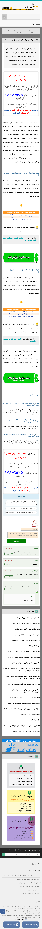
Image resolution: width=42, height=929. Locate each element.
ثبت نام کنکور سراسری (33, 890)
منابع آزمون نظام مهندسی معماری (31, 893)
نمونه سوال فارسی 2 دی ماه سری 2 (21, 217)
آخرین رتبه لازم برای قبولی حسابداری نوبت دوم (25, 663)
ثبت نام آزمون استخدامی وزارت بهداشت (27, 618)
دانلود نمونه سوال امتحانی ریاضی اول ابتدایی (28, 879)
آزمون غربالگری (34, 720)
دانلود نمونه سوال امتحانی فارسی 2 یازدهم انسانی (28, 32)
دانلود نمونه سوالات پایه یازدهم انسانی (19, 239)
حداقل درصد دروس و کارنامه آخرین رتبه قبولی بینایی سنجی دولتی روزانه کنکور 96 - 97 (22, 691)
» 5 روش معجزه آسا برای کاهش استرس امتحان (21, 503)
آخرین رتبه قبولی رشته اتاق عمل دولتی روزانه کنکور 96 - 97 (21, 726)
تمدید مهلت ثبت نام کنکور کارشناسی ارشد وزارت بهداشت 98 (21, 651)
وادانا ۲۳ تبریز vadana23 (31, 646)
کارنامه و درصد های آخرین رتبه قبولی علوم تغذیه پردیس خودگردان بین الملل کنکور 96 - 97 (23, 677)
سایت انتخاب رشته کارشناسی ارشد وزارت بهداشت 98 (23, 697)
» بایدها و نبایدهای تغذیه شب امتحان (23, 508)
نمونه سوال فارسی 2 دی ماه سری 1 (21, 214)
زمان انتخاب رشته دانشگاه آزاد (32, 897)
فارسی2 (21, 314)
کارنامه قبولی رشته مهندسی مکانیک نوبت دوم (26, 623)
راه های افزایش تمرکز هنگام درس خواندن (29, 883)
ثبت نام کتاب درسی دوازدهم (19, 340)
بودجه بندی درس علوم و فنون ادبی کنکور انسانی (25, 640)
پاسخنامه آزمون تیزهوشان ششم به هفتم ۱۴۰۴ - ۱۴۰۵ (23, 657)
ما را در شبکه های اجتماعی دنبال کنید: (29, 850)
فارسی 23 (21, 219)
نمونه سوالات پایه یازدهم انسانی (12, 30)
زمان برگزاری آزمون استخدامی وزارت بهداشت (26, 731)
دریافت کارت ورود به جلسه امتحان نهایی (27, 635)
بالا (41, 927)
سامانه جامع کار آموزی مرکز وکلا (30, 714)
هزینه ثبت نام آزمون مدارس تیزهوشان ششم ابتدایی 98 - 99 (21, 709)
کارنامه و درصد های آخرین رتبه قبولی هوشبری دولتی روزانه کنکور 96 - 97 (21, 876)
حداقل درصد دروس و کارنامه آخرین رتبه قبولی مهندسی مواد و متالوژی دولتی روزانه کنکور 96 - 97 (21, 669)
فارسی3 (21, 316)
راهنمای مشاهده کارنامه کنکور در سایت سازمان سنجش (23, 703)
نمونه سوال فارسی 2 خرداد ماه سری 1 (21, 311)
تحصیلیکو (37, 30)
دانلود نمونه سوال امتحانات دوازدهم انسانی (29, 886)
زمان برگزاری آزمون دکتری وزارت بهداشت (27, 629)
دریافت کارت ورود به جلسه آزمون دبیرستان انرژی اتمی (23, 684)
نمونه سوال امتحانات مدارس (27, 30)
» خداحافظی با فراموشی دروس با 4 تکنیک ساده (20, 512)
